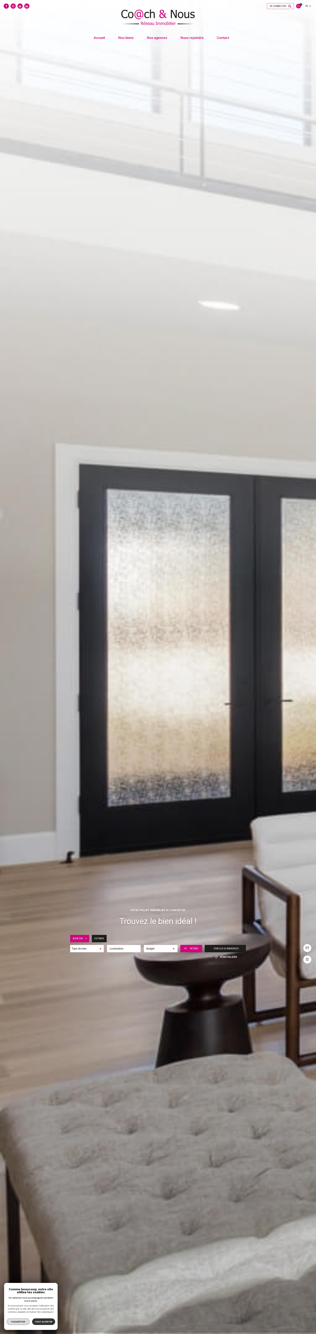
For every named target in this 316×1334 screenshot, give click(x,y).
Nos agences (157, 38)
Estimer (99, 938)
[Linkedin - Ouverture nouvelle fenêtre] (26, 6)
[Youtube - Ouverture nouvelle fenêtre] (20, 6)
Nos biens (126, 38)
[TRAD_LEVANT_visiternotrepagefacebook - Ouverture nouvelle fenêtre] (6, 6)
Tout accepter (43, 1321)
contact (223, 38)
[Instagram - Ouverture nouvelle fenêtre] (13, 6)
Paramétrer (18, 1321)
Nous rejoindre (192, 38)
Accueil (99, 38)
